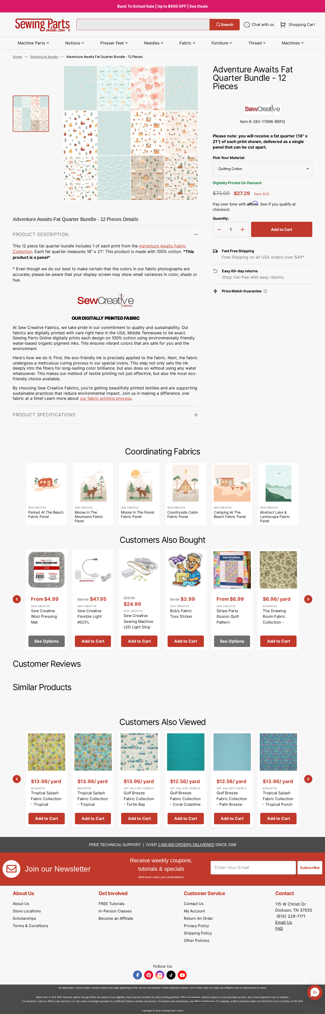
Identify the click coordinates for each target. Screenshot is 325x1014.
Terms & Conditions (30, 925)
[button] (296, 24)
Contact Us (194, 903)
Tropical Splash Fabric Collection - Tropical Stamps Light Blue (92, 804)
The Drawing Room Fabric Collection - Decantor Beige (277, 619)
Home (17, 57)
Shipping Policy (198, 933)
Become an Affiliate (116, 918)
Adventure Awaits (44, 57)
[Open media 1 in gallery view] (187, 76)
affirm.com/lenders (190, 997)
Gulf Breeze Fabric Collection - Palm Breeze (232, 798)
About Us (21, 903)
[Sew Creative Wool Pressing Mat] (46, 599)
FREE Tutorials (112, 903)
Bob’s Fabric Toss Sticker (181, 613)
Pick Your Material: (229, 157)
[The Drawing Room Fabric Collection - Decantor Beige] (278, 599)
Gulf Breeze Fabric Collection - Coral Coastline (185, 798)
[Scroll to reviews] (262, 97)
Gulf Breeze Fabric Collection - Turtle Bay (139, 798)
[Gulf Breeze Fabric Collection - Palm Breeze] (232, 779)
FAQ (279, 928)
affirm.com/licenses (204, 1001)
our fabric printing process (105, 398)
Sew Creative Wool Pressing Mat (44, 616)
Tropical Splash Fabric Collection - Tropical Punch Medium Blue (278, 801)
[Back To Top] (317, 1006)
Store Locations (27, 911)
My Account (194, 911)
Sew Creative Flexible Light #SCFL (89, 616)
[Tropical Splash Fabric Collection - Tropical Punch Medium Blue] (278, 779)
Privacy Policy (196, 925)
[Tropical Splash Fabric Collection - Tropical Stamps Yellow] (46, 779)
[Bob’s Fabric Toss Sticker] (185, 599)
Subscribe (310, 867)
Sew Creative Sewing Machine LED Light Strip (138, 621)
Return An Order (198, 918)
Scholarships (24, 918)
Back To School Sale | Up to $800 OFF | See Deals (162, 6)
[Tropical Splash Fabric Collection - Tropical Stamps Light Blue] (93, 779)
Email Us (283, 922)
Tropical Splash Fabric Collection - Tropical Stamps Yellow (46, 801)
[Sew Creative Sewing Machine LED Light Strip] (139, 599)
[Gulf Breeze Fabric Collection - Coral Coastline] (185, 779)
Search (227, 24)
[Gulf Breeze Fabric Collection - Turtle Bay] (139, 779)
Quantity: (221, 218)
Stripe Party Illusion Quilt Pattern (228, 616)
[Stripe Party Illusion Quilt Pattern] (232, 599)
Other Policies (196, 940)
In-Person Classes (115, 911)
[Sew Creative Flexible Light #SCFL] (93, 599)
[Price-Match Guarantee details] (265, 291)
